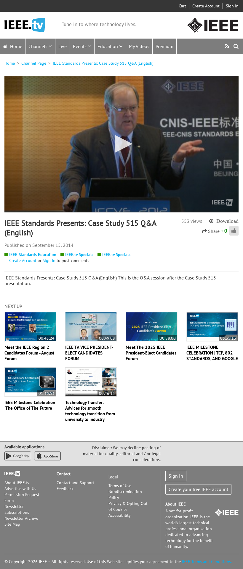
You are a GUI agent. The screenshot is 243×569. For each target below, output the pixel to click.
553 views (191, 221)
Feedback (65, 488)
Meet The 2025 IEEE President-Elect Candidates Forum (151, 352)
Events (80, 46)
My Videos (139, 46)
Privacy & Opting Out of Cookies (128, 506)
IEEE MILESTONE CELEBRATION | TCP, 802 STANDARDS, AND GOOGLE (212, 352)
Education (108, 46)
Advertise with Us (20, 488)
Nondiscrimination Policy (125, 494)
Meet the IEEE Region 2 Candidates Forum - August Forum (29, 352)
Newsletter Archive (21, 518)
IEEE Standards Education (32, 254)
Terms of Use (119, 485)
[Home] (24, 25)
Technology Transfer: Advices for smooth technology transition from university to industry (90, 411)
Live (62, 46)
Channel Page (33, 63)
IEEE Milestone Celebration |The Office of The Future (29, 405)
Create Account (206, 6)
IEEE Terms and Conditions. (207, 561)
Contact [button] (64, 473)
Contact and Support (75, 482)
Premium (164, 46)
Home (15, 46)
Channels (38, 46)
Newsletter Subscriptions (16, 509)
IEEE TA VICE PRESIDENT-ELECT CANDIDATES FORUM (89, 352)
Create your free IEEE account (198, 489)
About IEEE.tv (16, 482)
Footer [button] (10, 473)
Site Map (12, 524)
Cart (182, 6)
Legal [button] (113, 476)
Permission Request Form (21, 497)
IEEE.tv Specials (79, 254)
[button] (121, 144)
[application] (121, 144)
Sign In (232, 6)
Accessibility (119, 515)
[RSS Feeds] (228, 46)
